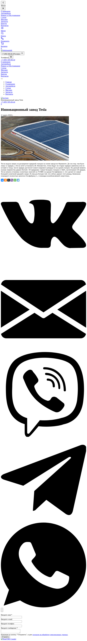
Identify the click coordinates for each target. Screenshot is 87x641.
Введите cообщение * (9, 628)
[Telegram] (18, 180)
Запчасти (4, 21)
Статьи (3, 17)
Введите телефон (7, 624)
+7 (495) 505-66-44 (11, 54)
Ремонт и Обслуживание (10, 15)
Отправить (5, 637)
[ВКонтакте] (2, 180)
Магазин (4, 19)
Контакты (4, 26)
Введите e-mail (6, 619)
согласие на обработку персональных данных (50, 635)
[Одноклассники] (5, 180)
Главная (8, 82)
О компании (5, 11)
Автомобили (6, 13)
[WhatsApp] (15, 180)
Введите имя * (6, 615)
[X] (8, 180)
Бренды (4, 23)
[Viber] (11, 180)
